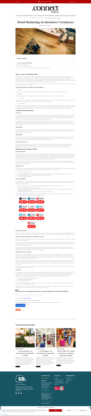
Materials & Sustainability (49, 15)
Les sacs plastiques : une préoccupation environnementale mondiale (45, 353)
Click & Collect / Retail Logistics (38, 15)
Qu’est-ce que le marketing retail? (25, 62)
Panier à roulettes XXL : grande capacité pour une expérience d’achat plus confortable (65, 353)
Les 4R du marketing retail (23, 64)
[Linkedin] (16, 393)
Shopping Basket (32, 18)
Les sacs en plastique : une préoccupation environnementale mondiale (25, 353)
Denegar (69, 410)
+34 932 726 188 (45, 390)
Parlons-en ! (45, 378)
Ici (70, 193)
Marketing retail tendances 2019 (24, 66)
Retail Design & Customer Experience (61, 15)
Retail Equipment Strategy (27, 15)
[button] (88, 407)
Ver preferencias (83, 410)
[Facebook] (18, 393)
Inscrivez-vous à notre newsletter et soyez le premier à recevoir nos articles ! (34, 67)
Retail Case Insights (72, 15)
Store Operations (19, 15)
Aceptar (55, 410)
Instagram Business (22, 193)
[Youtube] (21, 393)
